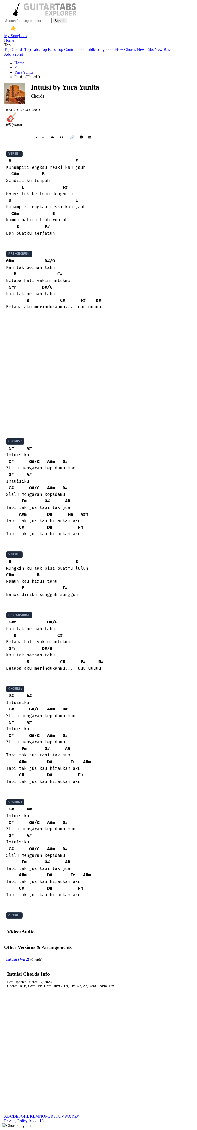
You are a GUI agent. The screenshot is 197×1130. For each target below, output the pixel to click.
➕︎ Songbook (18, 137)
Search (60, 21)
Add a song (13, 54)
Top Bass (48, 49)
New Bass (163, 49)
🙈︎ (89, 137)
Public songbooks (99, 49)
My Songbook (15, 35)
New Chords (125, 49)
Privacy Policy (16, 1121)
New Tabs (145, 49)
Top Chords (13, 49)
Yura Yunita (23, 72)
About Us (36, 1121)
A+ (61, 137)
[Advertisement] (98, 374)
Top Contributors (70, 49)
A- (52, 137)
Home (9, 40)
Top (7, 45)
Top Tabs (32, 49)
